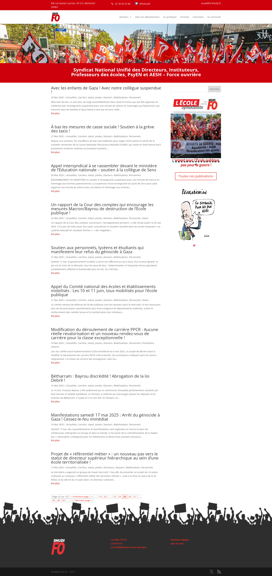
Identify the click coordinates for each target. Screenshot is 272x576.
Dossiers (123, 16)
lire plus (55, 113)
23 (114, 496)
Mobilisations (121, 97)
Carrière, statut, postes (90, 97)
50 (63, 500)
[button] (196, 132)
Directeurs (108, 467)
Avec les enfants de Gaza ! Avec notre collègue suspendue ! (106, 90)
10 (100, 496)
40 (58, 500)
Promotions (148, 343)
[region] (196, 132)
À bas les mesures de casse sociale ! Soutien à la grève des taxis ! (102, 129)
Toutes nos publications (195, 176)
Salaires (55, 346)
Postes (145, 300)
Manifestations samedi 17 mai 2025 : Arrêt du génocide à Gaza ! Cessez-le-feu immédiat (105, 417)
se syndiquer (170, 16)
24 (119, 496)
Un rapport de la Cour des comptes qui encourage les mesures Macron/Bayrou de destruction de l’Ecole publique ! (102, 209)
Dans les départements (147, 16)
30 (53, 500)
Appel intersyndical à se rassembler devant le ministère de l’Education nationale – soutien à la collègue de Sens (104, 168)
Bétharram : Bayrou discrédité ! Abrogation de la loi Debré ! (100, 378)
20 (105, 496)
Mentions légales (180, 539)
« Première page (80, 496)
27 (134, 496)
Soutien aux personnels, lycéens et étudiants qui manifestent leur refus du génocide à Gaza (97, 249)
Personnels (135, 97)
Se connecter (214, 16)
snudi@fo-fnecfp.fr (211, 3)
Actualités (71, 97)
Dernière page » (83, 500)
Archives (184, 16)
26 (129, 496)
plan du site (177, 543)
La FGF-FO (116, 543)
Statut (145, 218)
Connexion (198, 16)
